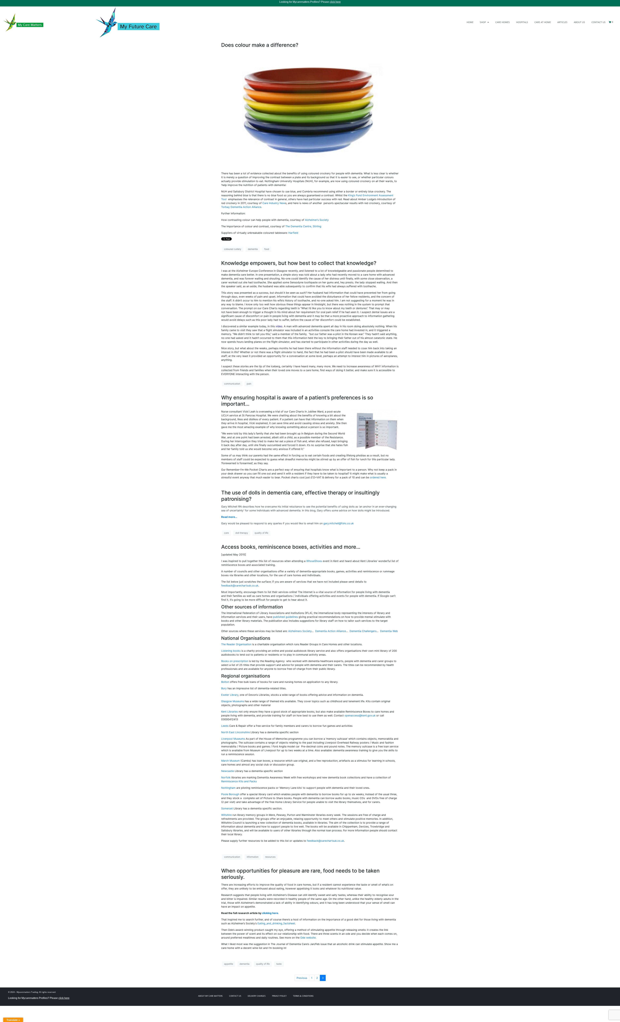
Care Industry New (273, 203)
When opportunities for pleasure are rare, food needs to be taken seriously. (300, 874)
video (279, 326)
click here (335, 1)
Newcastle (227, 771)
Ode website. (308, 937)
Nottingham (228, 787)
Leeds (225, 725)
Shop (483, 22)
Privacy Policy (279, 996)
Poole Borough (230, 794)
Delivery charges (257, 996)
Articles (562, 22)
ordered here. (378, 477)
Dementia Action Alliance (330, 631)
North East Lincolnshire (235, 732)
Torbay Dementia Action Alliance (241, 207)
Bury (224, 688)
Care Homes (502, 22)
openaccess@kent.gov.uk (360, 715)
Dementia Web (389, 631)
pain (249, 383)
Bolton (225, 681)
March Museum (230, 760)
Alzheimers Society (299, 631)
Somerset (227, 808)
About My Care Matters (210, 996)
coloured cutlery (232, 249)
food (266, 249)
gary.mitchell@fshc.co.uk (338, 523)
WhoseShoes (314, 561)
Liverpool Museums (233, 738)
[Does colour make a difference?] (310, 109)
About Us (579, 22)
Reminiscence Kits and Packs (239, 781)
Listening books (231, 650)
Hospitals (522, 22)
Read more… (229, 517)
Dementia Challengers (363, 631)
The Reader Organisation (236, 644)
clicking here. (270, 913)
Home (470, 22)
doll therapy (241, 532)
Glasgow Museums (232, 701)
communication (232, 383)
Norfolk (226, 777)
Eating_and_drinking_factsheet (276, 923)
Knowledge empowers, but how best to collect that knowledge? (298, 263)
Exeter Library (229, 694)
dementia (253, 249)
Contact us (598, 22)
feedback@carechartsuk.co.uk (239, 585)
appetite (228, 963)
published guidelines (286, 616)
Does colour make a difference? (259, 45)
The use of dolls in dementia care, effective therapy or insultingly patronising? (300, 495)
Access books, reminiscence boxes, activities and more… (290, 547)
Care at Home (542, 22)
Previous (302, 978)
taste (279, 963)
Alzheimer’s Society (317, 219)
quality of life (261, 532)
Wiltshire (226, 815)
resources (270, 856)
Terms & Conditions (303, 996)
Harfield (293, 232)
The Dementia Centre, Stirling (303, 226)
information (252, 856)
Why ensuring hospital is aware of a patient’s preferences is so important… (297, 400)
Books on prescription (234, 661)
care (226, 532)
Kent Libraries (229, 711)
